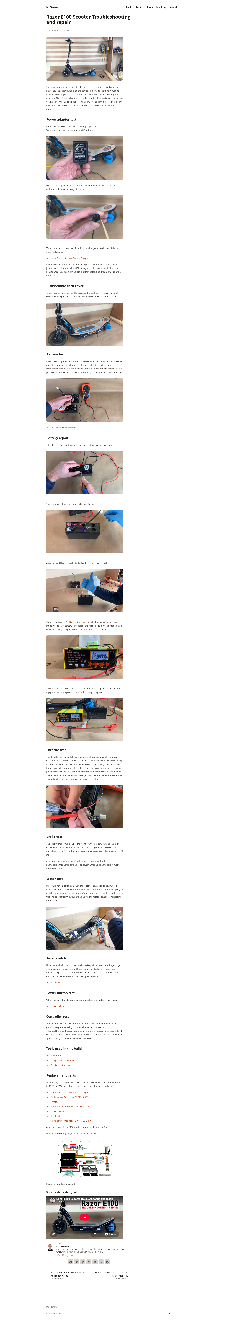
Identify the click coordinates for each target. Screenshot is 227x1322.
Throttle (54, 1101)
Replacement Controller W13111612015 (70, 1097)
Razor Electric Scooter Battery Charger (69, 258)
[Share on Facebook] (70, 1261)
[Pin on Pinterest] (82, 1261)
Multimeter (56, 1055)
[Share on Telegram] (107, 1261)
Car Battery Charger (75, 622)
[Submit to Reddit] (88, 1261)
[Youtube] (72, 1255)
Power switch (57, 1006)
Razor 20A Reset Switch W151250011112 (70, 1106)
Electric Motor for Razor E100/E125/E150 (70, 1120)
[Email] (58, 1255)
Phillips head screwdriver (62, 1060)
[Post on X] (76, 1261)
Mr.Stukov (52, 7)
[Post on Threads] (101, 1261)
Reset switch (56, 982)
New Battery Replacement (63, 427)
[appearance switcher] (170, 1313)
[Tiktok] (67, 1255)
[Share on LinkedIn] (94, 1261)
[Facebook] (63, 1255)
